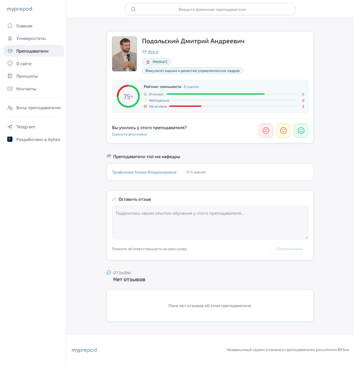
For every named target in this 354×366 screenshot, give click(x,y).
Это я (153, 51)
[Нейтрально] (283, 130)
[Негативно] (266, 130)
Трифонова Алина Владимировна (144, 171)
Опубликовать (290, 248)
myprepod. (20, 9)
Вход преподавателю (38, 107)
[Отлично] (301, 130)
